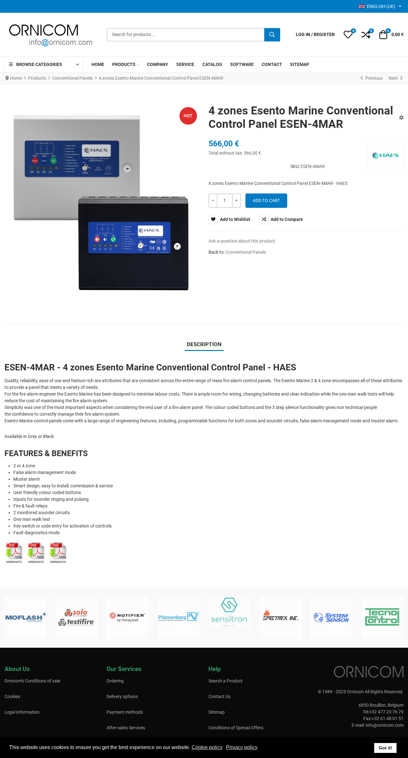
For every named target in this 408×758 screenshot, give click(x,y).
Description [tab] (204, 344)
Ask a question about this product (241, 241)
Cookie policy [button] (207, 747)
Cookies (12, 696)
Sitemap (216, 712)
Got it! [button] (385, 747)
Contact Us (219, 696)
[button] (348, 34)
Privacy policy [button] (242, 747)
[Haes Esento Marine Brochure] (58, 552)
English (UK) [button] (381, 6)
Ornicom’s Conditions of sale (32, 680)
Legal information (22, 712)
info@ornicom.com (385, 725)
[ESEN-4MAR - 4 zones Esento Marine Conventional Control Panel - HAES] (14, 552)
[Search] (272, 34)
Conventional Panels (245, 252)
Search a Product (225, 680)
